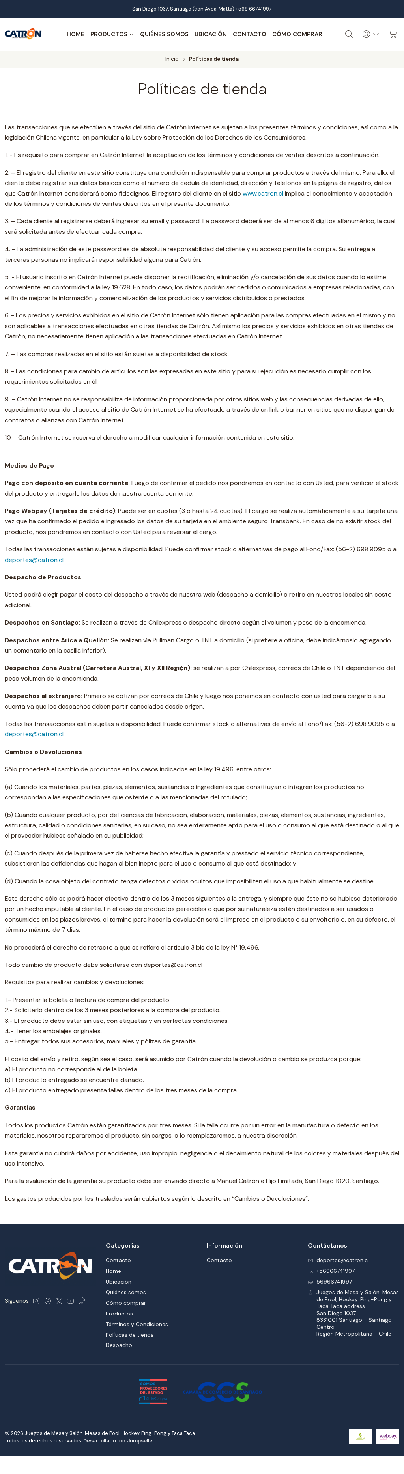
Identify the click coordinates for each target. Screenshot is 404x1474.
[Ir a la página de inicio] (23, 34)
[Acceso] (371, 34)
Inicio (172, 59)
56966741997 (334, 1281)
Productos (108, 34)
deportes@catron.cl (34, 560)
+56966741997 (335, 1270)
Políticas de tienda (130, 1334)
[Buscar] (349, 34)
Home (75, 34)
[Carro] (393, 34)
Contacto (249, 34)
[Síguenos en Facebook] (48, 1301)
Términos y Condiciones (137, 1324)
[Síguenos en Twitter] (59, 1301)
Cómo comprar (297, 34)
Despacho (119, 1345)
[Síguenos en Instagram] (36, 1301)
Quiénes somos (164, 34)
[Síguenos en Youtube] (70, 1301)
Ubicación (211, 34)
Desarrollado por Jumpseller (119, 1440)
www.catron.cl (263, 193)
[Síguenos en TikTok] (82, 1301)
